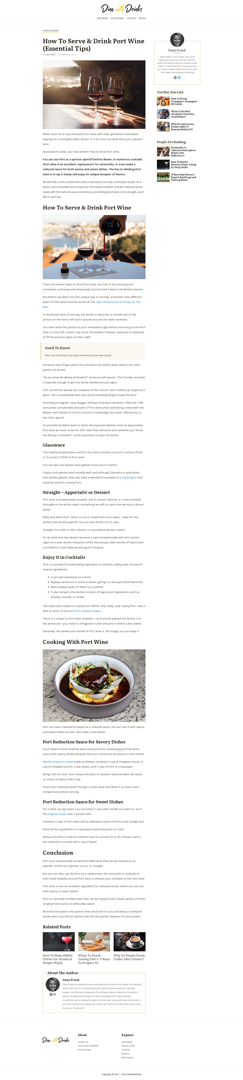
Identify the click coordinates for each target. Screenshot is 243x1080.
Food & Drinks (117, 18)
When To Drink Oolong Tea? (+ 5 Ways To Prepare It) (94, 959)
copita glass (129, 477)
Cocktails (131, 18)
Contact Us (83, 1041)
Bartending (102, 18)
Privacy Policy (84, 1049)
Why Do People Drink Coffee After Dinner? (129, 957)
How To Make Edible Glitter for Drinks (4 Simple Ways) (58, 959)
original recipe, (57, 814)
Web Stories (127, 1057)
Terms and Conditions (88, 1045)
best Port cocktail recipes (84, 611)
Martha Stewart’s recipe (58, 762)
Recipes (142, 18)
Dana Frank (50, 55)
